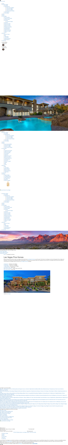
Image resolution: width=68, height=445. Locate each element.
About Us (3, 33)
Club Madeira (18, 402)
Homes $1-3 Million (9, 9)
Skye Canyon (41, 397)
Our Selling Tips (7, 178)
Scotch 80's (19, 397)
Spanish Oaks (8, 398)
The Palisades (17, 403)
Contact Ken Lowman (3, 253)
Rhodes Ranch (9, 396)
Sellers (3, 14)
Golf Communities (7, 24)
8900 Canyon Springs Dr (8, 268)
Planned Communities (8, 26)
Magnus (22, 393)
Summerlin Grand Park (12, 399)
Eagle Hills (14, 391)
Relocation (6, 179)
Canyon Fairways (50, 388)
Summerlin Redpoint (25, 399)
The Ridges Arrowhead (27, 403)
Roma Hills (2, 397)
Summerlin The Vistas (48, 401)
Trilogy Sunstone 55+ (15, 407)
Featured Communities (8, 18)
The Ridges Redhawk (13, 404)
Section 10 (22, 397)
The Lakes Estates (11, 403)
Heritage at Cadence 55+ (41, 391)
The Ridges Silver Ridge (11, 405)
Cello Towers (4, 410)
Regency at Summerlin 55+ (58, 395)
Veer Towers (2, 419)
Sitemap (20, 443)
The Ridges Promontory (6, 404)
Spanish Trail (2, 399)
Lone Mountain (10, 393)
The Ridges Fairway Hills (50, 403)
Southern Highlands (56, 397)
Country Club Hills (5, 389)
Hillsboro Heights (58, 391)
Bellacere (37, 388)
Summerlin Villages (9, 21)
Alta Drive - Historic (3, 388)
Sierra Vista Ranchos (35, 397)
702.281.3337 (30, 431)
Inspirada (62, 391)
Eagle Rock (17, 391)
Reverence (5, 396)
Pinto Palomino (7, 395)
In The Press (6, 37)
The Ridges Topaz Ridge (44, 405)
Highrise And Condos (7, 155)
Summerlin (6, 20)
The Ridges (21, 403)
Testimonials (6, 36)
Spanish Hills (4, 398)
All (4, 149)
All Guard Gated (7, 19)
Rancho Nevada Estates (41, 395)
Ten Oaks (3, 402)
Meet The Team (7, 34)
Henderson (6, 22)
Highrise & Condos (7, 25)
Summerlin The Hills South (22, 400)
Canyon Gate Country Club (57, 388)
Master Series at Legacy (27, 393)
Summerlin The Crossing (6, 400)
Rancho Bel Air (30, 395)
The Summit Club (51, 405)
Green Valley (31, 391)
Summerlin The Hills (3, 401)
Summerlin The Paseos (18, 401)
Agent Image (35, 443)
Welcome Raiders (7, 180)
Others (5, 32)
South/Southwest (7, 27)
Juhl (12, 411)
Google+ (9, 293)
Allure (1, 410)
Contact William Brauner (4, 252)
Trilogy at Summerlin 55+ (8, 407)
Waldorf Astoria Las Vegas (8, 419)
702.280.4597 (31, 429)
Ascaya (15, 388)
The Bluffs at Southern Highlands (10, 402)
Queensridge (25, 395)
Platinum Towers (3, 414)
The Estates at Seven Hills (24, 402)
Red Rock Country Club (49, 395)
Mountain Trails (49, 393)
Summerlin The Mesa (10, 401)
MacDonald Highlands (17, 393)
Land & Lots (18, 408)
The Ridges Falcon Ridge (58, 403)
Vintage (5, 162)
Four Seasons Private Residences (5, 411)
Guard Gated (6, 153)
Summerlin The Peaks (25, 401)
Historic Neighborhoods (12, 408)
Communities (4, 16)
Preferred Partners (7, 38)
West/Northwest (7, 28)
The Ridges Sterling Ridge (19, 405)
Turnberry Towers (3, 418)
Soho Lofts (2, 415)
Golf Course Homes (23, 408)
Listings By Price (7, 6)
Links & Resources (7, 177)
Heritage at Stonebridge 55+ (50, 391)
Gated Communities (7, 30)
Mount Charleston (43, 393)
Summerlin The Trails (40, 401)
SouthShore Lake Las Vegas (48, 397)
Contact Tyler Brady (3, 251)
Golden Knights (6, 175)
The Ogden (2, 416)
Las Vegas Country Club (4, 393)
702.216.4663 (33, 432)
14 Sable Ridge (6, 266)
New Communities (7, 23)
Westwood (2, 408)
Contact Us (4, 40)
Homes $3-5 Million (9, 8)
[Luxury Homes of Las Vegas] (34, 187)
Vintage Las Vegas (7, 31)
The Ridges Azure (34, 403)
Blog (5, 35)
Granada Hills (21, 391)
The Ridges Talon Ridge (28, 405)
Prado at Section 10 (13, 395)
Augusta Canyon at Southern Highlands (26, 388)
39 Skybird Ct (6, 264)
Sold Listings (6, 139)
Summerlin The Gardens (14, 400)
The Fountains (2, 403)
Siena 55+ (30, 397)
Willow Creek (6, 408)
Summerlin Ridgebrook (32, 399)
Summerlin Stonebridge (40, 399)
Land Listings (6, 13)
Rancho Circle (35, 395)
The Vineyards (56, 405)
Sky (6, 414)
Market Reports (6, 39)
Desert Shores (9, 391)
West (5, 163)
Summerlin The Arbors (48, 399)
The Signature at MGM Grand (9, 416)
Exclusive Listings (5, 4)
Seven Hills (26, 397)
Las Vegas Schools (7, 176)
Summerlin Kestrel (19, 399)
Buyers (3, 15)
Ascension (18, 388)
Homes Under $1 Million (10, 10)
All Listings (6, 5)
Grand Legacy (26, 391)
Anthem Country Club (10, 388)
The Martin (5, 415)
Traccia (2, 407)
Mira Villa (1, 412)
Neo (58, 393)
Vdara (7, 418)
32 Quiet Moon (6, 265)
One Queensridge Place (7, 412)
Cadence (45, 388)
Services (3, 173)
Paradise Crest (2, 395)
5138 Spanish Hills (7, 267)
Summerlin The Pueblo (33, 401)
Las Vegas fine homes (31, 259)
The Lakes (6, 403)
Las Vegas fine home (24, 261)
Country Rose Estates (3, 391)
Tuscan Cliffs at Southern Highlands (25, 407)
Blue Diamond (41, 388)
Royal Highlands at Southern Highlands (10, 397)
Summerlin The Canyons (56, 399)
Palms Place (2, 413)
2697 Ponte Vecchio (7, 269)
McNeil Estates (33, 393)
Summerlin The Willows (55, 401)
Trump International (3, 417)
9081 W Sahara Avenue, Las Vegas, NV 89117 (22, 432)
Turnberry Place (9, 417)
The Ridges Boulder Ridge (41, 403)
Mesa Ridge (38, 393)
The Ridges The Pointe (36, 405)
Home (3, 3)
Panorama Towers (7, 413)
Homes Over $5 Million (10, 7)
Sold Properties (6, 11)
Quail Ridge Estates (20, 395)
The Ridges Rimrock (3, 405)
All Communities (7, 17)
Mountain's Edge (54, 393)
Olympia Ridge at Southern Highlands (7, 394)
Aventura (34, 388)
